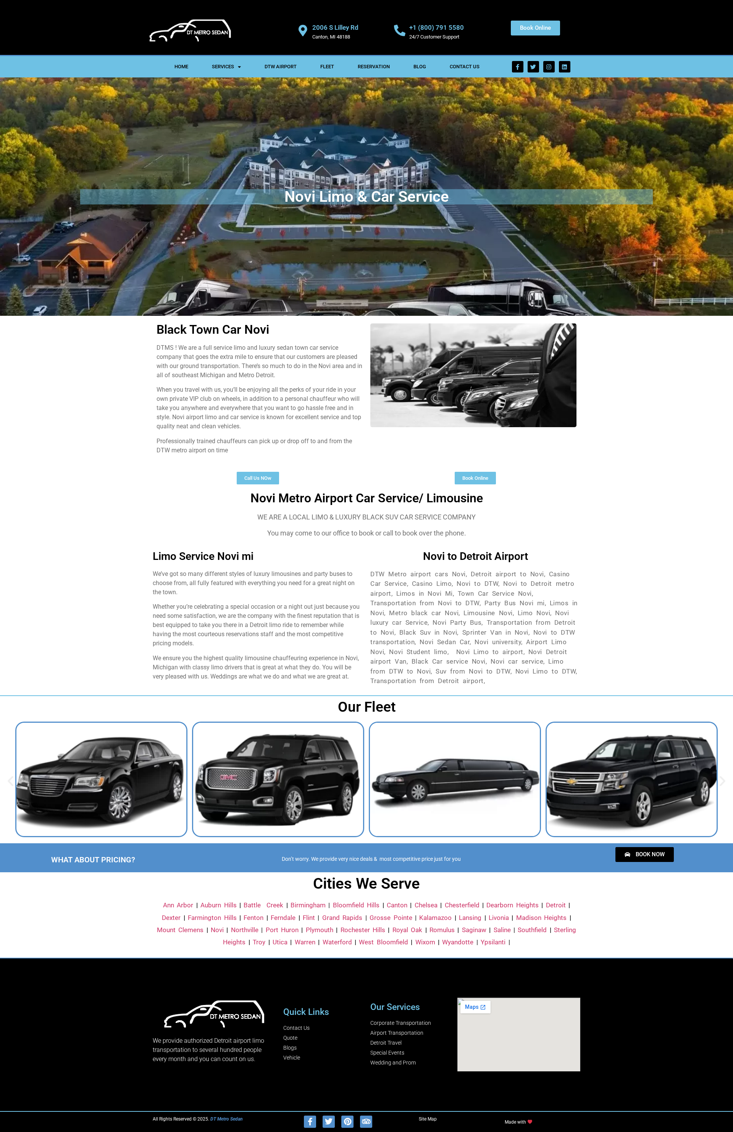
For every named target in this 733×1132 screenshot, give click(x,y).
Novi (217, 930)
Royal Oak (407, 930)
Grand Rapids (342, 917)
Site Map (428, 1119)
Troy (259, 942)
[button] (10, 780)
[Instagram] (549, 66)
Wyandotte (457, 942)
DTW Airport (281, 66)
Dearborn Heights (512, 905)
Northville (244, 930)
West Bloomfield (383, 942)
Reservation (374, 66)
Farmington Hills (212, 917)
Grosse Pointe (391, 917)
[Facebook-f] (517, 66)
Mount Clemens (180, 930)
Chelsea (426, 905)
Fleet (327, 66)
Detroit (556, 905)
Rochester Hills (363, 930)
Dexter (171, 917)
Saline (502, 930)
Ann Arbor (178, 905)
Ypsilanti (493, 942)
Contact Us (465, 66)
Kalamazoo (435, 917)
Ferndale (283, 917)
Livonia (499, 917)
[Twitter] (533, 66)
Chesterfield (462, 905)
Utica (280, 942)
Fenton (253, 917)
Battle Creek (263, 905)
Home (181, 66)
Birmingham (308, 905)
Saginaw (474, 930)
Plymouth (319, 930)
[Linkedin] (564, 66)
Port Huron (282, 930)
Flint (309, 917)
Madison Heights (541, 917)
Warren (305, 942)
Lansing (470, 917)
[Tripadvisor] (366, 1122)
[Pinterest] (347, 1122)
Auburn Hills (218, 905)
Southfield (532, 930)
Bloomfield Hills (356, 905)
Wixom (425, 942)
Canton (397, 905)
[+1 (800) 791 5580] (399, 30)
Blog (419, 66)
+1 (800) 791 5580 (436, 27)
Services (223, 66)
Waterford (337, 942)
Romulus (442, 930)
